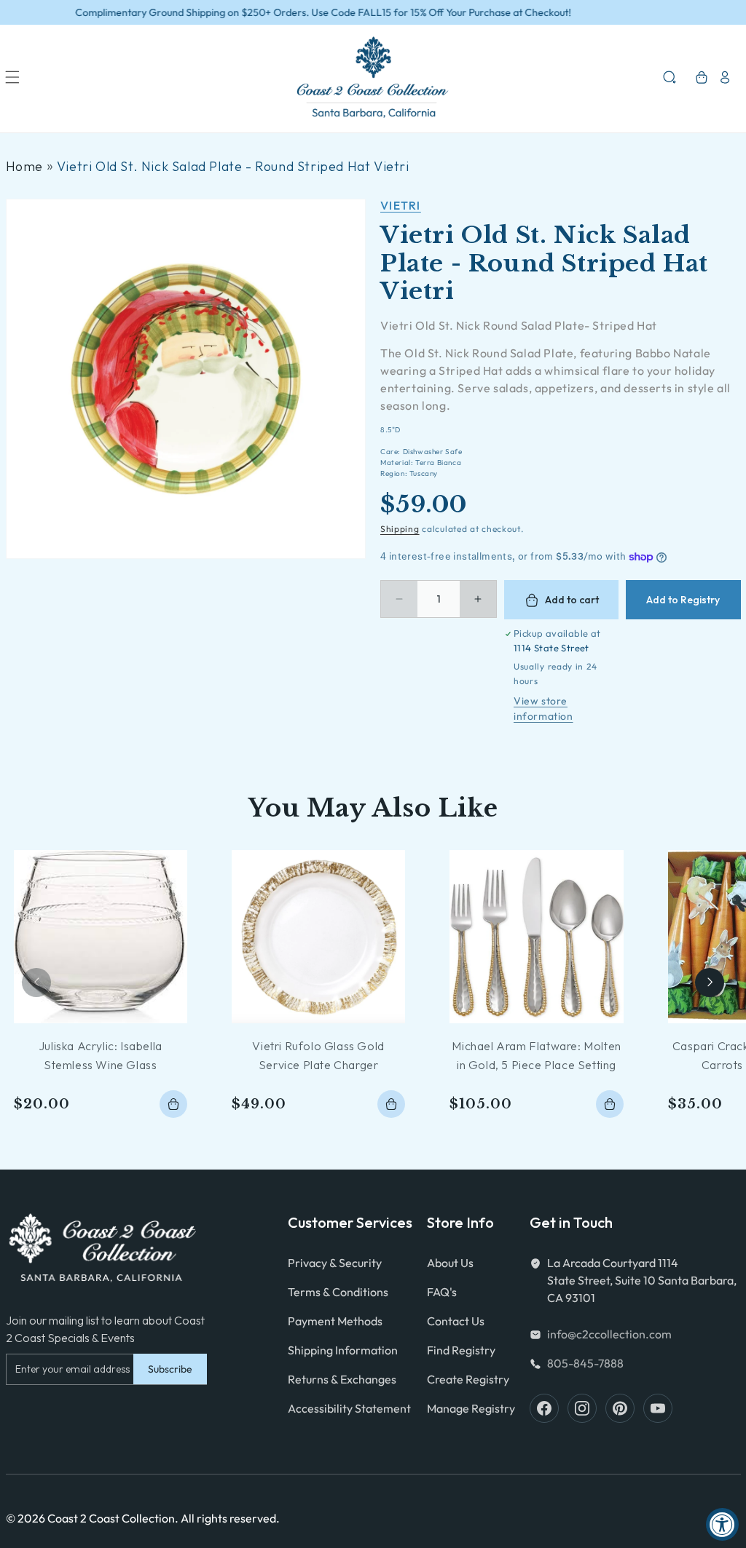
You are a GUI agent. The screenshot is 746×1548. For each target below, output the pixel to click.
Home (24, 166)
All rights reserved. (230, 1518)
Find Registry (461, 1350)
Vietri (400, 205)
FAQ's (442, 1292)
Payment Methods (335, 1321)
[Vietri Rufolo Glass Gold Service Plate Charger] (318, 936)
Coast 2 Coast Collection (111, 1518)
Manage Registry (471, 1408)
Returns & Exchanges (342, 1379)
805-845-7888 (585, 1363)
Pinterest (620, 1408)
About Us (450, 1262)
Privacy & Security (335, 1262)
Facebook (544, 1408)
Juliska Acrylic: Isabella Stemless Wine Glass (100, 1055)
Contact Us (455, 1321)
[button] (12, 77)
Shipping (400, 528)
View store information (543, 708)
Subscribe (170, 1369)
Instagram (582, 1408)
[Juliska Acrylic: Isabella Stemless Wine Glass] (100, 936)
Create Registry (468, 1379)
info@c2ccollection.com (609, 1334)
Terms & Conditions (338, 1292)
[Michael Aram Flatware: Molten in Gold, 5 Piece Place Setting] (536, 936)
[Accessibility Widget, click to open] (722, 1524)
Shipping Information (343, 1350)
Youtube (657, 1408)
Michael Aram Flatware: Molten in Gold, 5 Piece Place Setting (536, 1055)
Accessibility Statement (349, 1408)
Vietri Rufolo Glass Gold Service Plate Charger (318, 1055)
